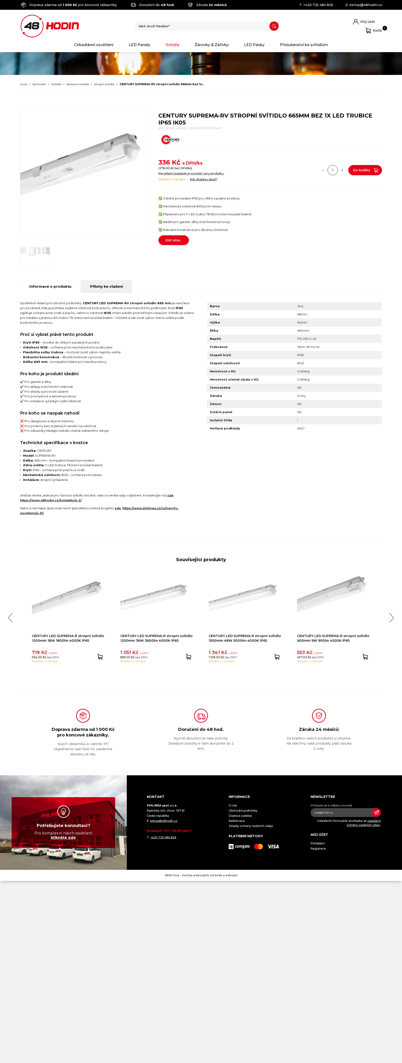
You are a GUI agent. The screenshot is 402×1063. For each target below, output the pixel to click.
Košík (377, 30)
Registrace (318, 848)
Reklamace (237, 821)
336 (164, 162)
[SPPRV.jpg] (35, 251)
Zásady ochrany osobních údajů (251, 826)
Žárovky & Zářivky (212, 45)
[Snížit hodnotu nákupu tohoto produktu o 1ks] (323, 170)
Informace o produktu (50, 286)
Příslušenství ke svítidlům (304, 45)
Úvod (23, 84)
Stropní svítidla (104, 84)
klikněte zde (63, 837)
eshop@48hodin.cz (365, 5)
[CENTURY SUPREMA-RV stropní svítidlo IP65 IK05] (83, 171)
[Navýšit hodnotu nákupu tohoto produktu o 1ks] (342, 170)
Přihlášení (318, 843)
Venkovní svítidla (78, 84)
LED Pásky (254, 45)
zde (170, 495)
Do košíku (361, 170)
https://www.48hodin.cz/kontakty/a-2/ (51, 500)
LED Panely (139, 45)
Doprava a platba (240, 815)
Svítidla (172, 45)
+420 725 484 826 (318, 5)
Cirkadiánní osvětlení (93, 45)
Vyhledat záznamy (274, 26)
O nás (233, 805)
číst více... (174, 240)
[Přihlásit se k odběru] (376, 812)
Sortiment (39, 84)
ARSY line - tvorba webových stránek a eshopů (201, 875)
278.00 (164, 168)
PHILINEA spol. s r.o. (50, 26)
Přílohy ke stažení (106, 286)
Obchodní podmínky (243, 810)
